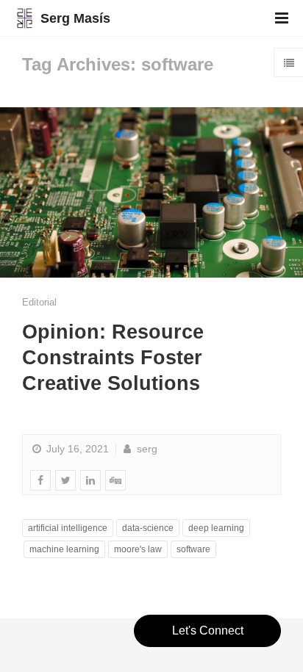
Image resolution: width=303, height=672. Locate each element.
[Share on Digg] (115, 480)
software (193, 549)
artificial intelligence (67, 528)
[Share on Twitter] (65, 480)
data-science (148, 528)
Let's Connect (207, 630)
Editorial (39, 302)
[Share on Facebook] (40, 480)
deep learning (216, 528)
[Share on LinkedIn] (90, 480)
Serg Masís (75, 18)
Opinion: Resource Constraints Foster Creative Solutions (113, 357)
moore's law (138, 549)
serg (145, 449)
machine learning (64, 549)
